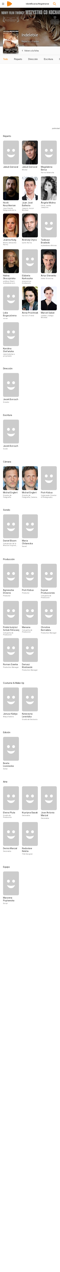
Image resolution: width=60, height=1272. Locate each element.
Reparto (18, 59)
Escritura (48, 59)
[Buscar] (54, 4)
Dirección (33, 59)
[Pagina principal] (9, 6)
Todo (5, 59)
